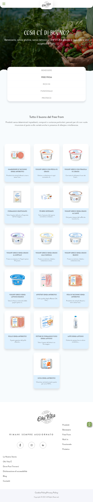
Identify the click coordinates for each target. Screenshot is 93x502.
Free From (66, 434)
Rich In (65, 439)
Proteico (66, 449)
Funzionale (66, 444)
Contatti (6, 481)
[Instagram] (31, 445)
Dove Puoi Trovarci (11, 466)
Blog (5, 476)
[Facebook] (20, 445)
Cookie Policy (40, 492)
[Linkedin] (43, 445)
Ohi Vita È (7, 461)
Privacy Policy (52, 492)
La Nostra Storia (10, 456)
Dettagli (17, 145)
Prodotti (65, 424)
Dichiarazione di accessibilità (15, 471)
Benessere (66, 429)
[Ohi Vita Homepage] (46, 4)
